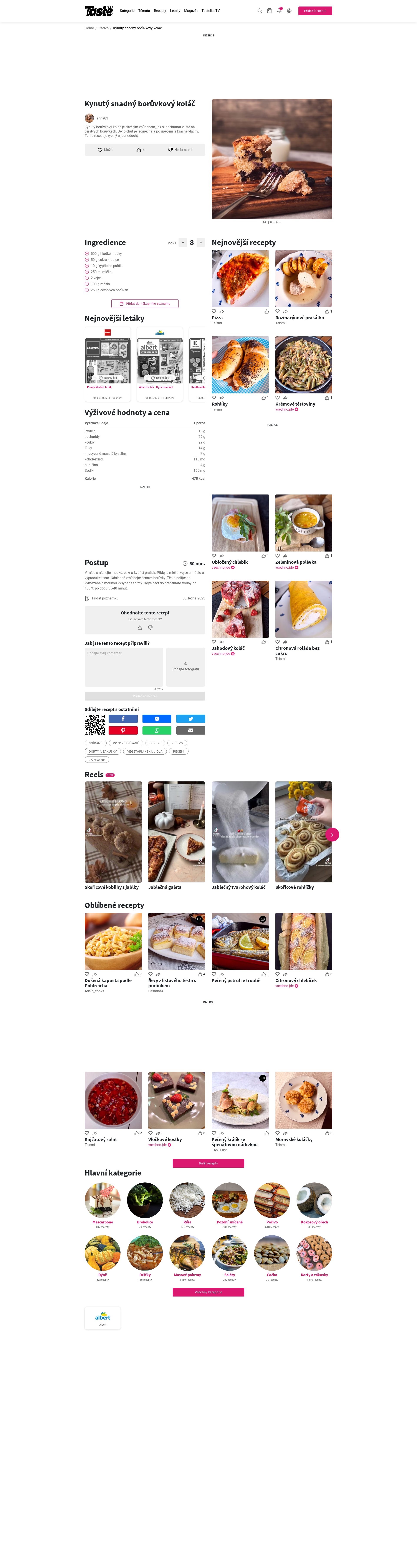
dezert (155, 743)
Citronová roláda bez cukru (297, 650)
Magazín (191, 11)
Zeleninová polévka (296, 562)
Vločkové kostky (165, 1139)
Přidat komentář (145, 696)
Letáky (175, 11)
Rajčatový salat (101, 1139)
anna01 (102, 118)
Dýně (102, 1274)
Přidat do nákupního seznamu (147, 303)
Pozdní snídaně (230, 1222)
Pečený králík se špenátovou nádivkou (235, 1142)
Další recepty (208, 1163)
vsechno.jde (284, 409)
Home (89, 28)
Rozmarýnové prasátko (299, 317)
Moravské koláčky (294, 1139)
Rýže (187, 1222)
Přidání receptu (315, 11)
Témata (144, 11)
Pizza (217, 317)
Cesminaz (156, 991)
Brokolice (145, 1222)
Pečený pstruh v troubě (236, 980)
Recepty (160, 11)
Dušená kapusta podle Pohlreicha (108, 983)
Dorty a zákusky (314, 1274)
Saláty (229, 1274)
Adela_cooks (94, 991)
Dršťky (145, 1274)
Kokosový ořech (314, 1222)
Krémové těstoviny (295, 403)
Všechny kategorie (208, 1292)
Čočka (272, 1274)
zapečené (97, 759)
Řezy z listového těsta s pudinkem (172, 983)
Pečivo (103, 28)
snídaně (96, 743)
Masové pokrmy (187, 1274)
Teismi (217, 323)
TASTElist (219, 1150)
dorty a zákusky (103, 751)
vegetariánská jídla (145, 751)
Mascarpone (103, 1222)
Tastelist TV (211, 11)
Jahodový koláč (228, 648)
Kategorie (127, 11)
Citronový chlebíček (296, 980)
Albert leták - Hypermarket (156, 387)
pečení (178, 751)
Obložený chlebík (230, 562)
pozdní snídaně (126, 743)
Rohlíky (220, 403)
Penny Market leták (99, 387)
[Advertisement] (208, 65)
